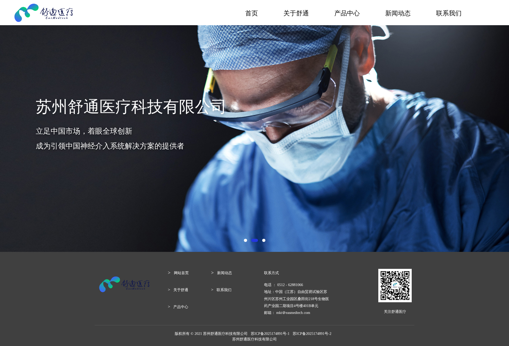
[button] (245, 240)
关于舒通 (296, 12)
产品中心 (347, 12)
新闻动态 (398, 12)
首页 (251, 12)
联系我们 (449, 12)
